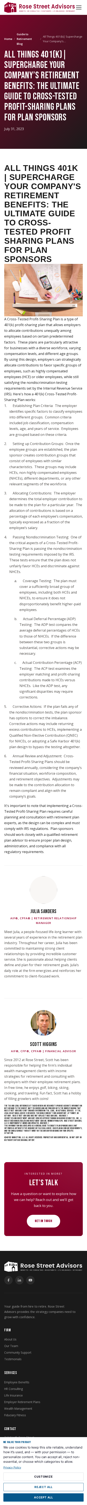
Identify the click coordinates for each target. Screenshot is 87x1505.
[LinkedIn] (19, 1280)
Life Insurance (13, 1395)
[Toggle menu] (79, 7)
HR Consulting (13, 1389)
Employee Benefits (16, 1382)
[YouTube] (30, 1280)
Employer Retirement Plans (22, 1402)
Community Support (17, 1352)
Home (8, 39)
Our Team (11, 1346)
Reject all (43, 1487)
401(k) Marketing (13, 1137)
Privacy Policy (12, 1467)
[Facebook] (8, 1280)
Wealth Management (18, 1408)
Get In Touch (43, 1221)
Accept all (43, 1497)
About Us (10, 1339)
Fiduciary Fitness (15, 1415)
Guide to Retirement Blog (24, 39)
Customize (43, 1476)
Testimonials (13, 1359)
